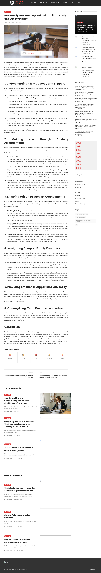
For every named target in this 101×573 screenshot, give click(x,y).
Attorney (33, 2)
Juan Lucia (31, 53)
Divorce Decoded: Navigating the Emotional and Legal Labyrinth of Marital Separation (88, 70)
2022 (78, 153)
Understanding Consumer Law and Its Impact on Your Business (53, 377)
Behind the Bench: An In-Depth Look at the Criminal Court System (86, 120)
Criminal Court (55, 2)
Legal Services (79, 198)
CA (76, 224)
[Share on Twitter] (44, 53)
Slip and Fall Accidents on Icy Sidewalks (17, 516)
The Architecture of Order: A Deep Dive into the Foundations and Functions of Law (89, 59)
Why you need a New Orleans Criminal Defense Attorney (17, 541)
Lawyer (80, 2)
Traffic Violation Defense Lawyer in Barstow (83, 221)
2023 (78, 150)
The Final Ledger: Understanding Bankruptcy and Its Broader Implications (84, 132)
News (76, 201)
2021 (78, 157)
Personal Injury (79, 204)
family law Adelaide (80, 217)
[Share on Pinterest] (47, 53)
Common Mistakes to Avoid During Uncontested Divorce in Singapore (89, 39)
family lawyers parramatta (82, 214)
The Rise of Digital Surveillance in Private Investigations (18, 449)
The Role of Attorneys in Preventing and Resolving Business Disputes (19, 489)
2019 (78, 164)
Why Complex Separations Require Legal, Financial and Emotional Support (86, 27)
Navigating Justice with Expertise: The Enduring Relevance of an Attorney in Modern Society (19, 424)
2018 (78, 168)
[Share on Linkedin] (49, 53)
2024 (78, 146)
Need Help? (93, 569)
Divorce (65, 2)
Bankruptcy (43, 2)
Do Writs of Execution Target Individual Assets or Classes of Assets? (89, 49)
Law (73, 2)
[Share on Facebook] (42, 53)
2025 (78, 142)
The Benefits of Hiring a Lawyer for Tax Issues (19, 377)
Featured (77, 190)
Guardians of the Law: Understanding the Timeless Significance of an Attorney (16, 401)
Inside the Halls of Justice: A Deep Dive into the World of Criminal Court (85, 126)
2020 (78, 160)
